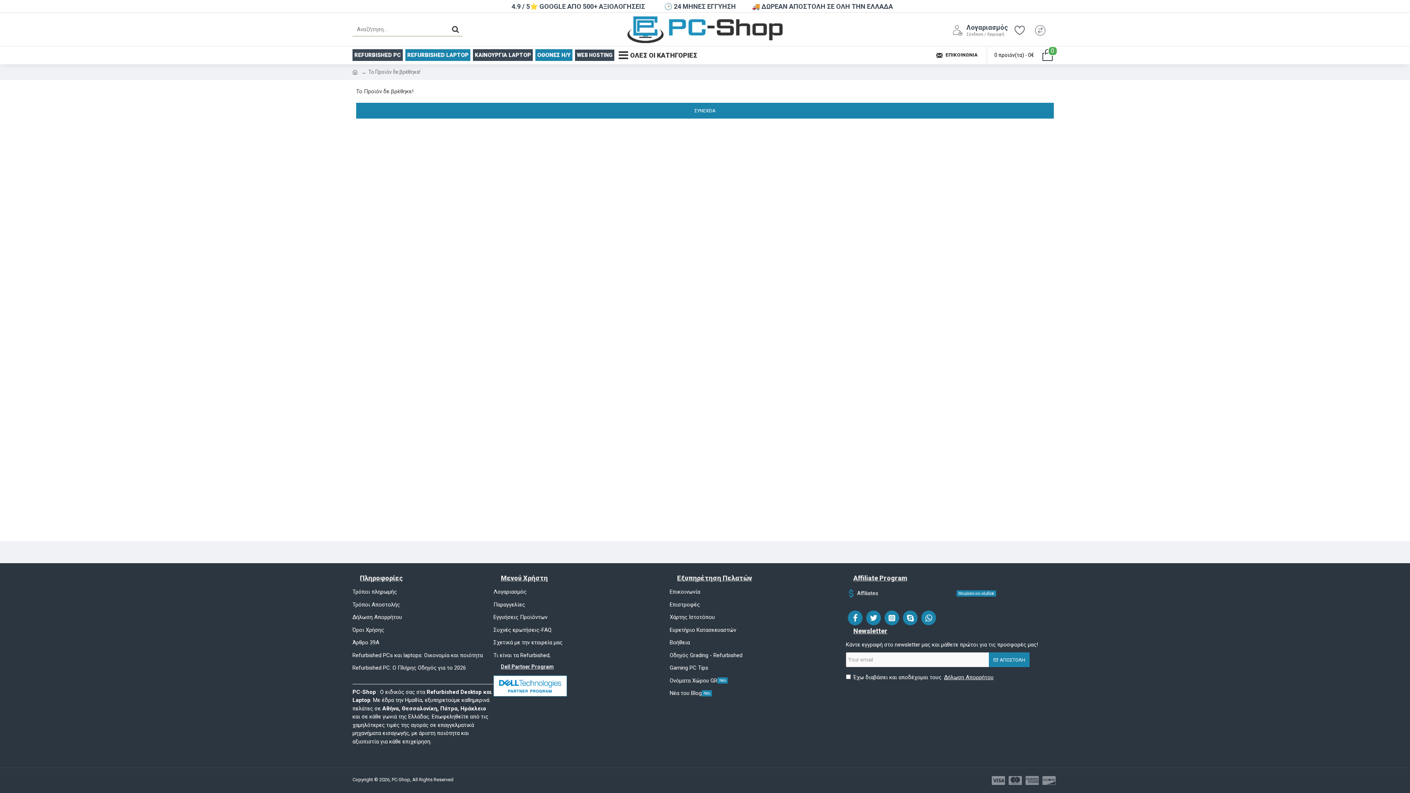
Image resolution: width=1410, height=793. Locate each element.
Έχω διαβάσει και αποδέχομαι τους (923, 677)
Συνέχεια (705, 110)
